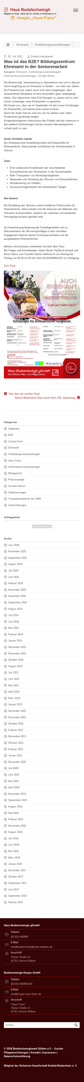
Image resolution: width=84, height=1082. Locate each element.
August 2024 (15, 608)
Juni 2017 (13, 889)
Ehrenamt (22, 44)
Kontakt (35, 1052)
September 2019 (17, 800)
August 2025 (15, 564)
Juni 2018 (13, 844)
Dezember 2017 (17, 870)
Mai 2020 (13, 781)
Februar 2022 (15, 730)
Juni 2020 (13, 774)
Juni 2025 (13, 577)
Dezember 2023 (17, 647)
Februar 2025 (15, 583)
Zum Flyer (9, 265)
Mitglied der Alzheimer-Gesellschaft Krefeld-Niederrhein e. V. (40, 1065)
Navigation (75, 11)
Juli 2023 (13, 672)
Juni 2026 (13, 545)
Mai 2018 (13, 851)
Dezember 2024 (17, 589)
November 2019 (17, 793)
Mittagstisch (15, 473)
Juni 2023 (13, 678)
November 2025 (17, 551)
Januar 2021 (15, 755)
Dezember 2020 (17, 761)
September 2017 (17, 883)
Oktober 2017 (15, 876)
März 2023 (14, 698)
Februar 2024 (15, 634)
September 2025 (17, 557)
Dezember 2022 (17, 710)
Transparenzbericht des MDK (24, 498)
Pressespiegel (16, 479)
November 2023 (17, 653)
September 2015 (17, 895)
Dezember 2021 (17, 736)
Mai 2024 (13, 627)
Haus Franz (14, 460)
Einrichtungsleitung (42, 526)
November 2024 (17, 596)
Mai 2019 (13, 813)
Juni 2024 (13, 621)
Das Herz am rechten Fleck (22, 394)
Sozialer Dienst (46, 75)
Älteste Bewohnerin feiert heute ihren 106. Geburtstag (47, 398)
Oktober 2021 (15, 742)
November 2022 (17, 717)
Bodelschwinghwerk (42, 56)
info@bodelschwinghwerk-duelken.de (31, 946)
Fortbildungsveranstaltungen (52, 44)
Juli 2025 (13, 570)
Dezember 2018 (17, 825)
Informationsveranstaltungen (20, 75)
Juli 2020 (13, 768)
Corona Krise (15, 441)
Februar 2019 (15, 819)
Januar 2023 (15, 704)
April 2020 (14, 787)
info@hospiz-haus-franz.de (26, 994)
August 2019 (15, 806)
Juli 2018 (13, 838)
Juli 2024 (13, 615)
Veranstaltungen (17, 505)
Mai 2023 (13, 685)
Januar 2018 (15, 863)
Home (7, 45)
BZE (10, 434)
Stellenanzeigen (17, 492)
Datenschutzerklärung (17, 1056)
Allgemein (13, 428)
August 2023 (15, 666)
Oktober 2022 (15, 723)
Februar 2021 (15, 749)
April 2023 (14, 691)
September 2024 (17, 602)
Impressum (49, 1052)
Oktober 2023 (15, 659)
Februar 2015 (15, 902)
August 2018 (15, 832)
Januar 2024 (15, 640)
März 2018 (14, 857)
